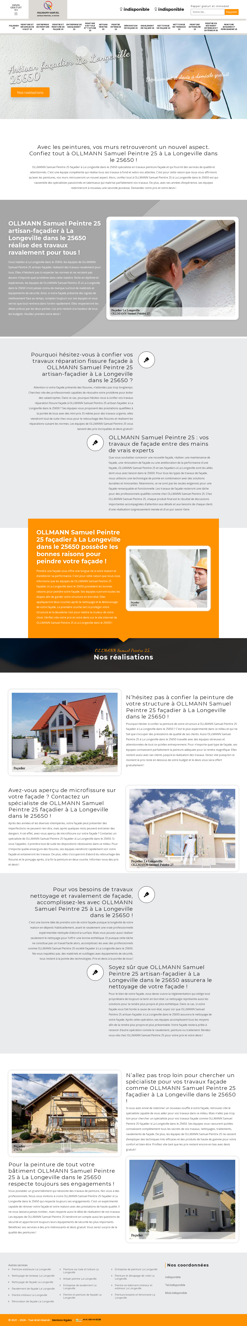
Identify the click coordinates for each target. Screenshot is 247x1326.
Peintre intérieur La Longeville (29, 1295)
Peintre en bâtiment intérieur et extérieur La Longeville (133, 1287)
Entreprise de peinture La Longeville (136, 1269)
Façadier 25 (13, 27)
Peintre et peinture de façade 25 (58, 26)
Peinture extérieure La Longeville (31, 1269)
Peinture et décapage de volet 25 (27, 26)
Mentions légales (62, 1320)
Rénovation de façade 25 (130, 27)
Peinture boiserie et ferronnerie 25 (229, 26)
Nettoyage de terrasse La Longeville (33, 1275)
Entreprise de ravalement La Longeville (79, 1287)
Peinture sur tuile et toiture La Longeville (81, 1271)
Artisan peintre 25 (103, 26)
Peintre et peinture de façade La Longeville (82, 1296)
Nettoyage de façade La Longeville (32, 1282)
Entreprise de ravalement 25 (74, 26)
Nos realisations (30, 93)
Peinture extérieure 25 (195, 26)
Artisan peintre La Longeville (80, 1278)
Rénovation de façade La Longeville (33, 1301)
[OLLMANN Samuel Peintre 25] (48, 9)
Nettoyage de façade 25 (163, 27)
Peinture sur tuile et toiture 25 (90, 27)
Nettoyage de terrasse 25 (179, 26)
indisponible (136, 9)
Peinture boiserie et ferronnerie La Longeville (135, 1296)
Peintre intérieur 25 (115, 26)
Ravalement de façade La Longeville (33, 1288)
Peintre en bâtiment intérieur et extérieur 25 (211, 27)
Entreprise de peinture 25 (42, 26)
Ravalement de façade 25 (147, 27)
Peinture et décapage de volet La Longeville (134, 1277)
